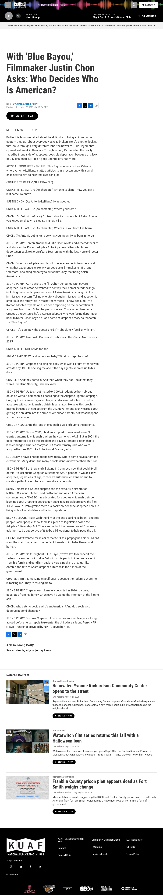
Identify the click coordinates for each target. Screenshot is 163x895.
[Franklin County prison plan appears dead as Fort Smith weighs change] (27, 787)
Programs (97, 847)
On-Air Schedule (100, 854)
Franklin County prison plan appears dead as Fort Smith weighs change (100, 784)
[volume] (18, 16)
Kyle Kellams (58, 697)
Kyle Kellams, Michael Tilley (65, 792)
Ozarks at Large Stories (63, 681)
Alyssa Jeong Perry (27, 103)
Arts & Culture (59, 730)
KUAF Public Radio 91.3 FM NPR (71, 840)
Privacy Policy (132, 854)
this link (73, 25)
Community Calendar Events (106, 840)
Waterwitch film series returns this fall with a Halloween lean (96, 738)
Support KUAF (65, 855)
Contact (62, 848)
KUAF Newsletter (134, 840)
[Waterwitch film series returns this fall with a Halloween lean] (27, 741)
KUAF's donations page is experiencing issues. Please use (38, 25)
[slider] (23, 15)
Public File (130, 847)
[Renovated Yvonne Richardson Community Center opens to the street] (27, 692)
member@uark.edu (127, 25)
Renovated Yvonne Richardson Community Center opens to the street (100, 688)
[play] (8, 16)
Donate (150, 5)
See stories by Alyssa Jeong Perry (28, 650)
